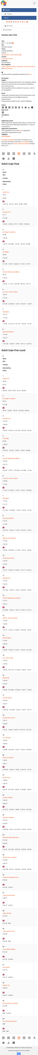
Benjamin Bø (6, 578)
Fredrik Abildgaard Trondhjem (11, 598)
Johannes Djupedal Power (10, 877)
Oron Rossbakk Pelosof (10, 1021)
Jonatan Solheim (8, 797)
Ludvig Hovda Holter (9, 895)
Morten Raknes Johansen (10, 1003)
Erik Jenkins (6, 967)
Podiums (9, 14)
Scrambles (8, 30)
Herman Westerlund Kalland (21, 143)
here (30, 74)
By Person (9, 26)
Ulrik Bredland (8, 68)
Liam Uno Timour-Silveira (10, 292)
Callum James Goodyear (10, 618)
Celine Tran (6, 192)
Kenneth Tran (7, 212)
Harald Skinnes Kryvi (9, 718)
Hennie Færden (7, 698)
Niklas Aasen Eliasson (9, 538)
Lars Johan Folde (8, 658)
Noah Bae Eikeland (8, 817)
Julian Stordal (7, 913)
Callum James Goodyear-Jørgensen (12, 66)
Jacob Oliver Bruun (29, 66)
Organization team (7, 58)
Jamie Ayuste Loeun (9, 931)
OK (18, 1053)
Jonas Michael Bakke (9, 949)
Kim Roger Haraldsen (7, 140)
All (7, 18)
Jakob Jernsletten (8, 757)
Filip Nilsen (6, 312)
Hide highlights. (6, 136)
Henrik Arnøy (6, 777)
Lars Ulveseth (7, 737)
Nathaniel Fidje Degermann (11, 837)
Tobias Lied (6, 985)
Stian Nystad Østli (8, 332)
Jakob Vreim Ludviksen (10, 857)
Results (7, 10)
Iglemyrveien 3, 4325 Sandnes (10, 55)
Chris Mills (25, 141)
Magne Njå (6, 678)
